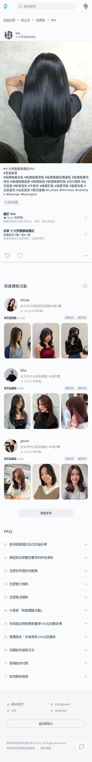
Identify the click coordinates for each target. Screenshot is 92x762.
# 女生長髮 (11, 202)
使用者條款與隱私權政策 (21, 748)
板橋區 (40, 20)
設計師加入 (46, 724)
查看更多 (46, 513)
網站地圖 (46, 748)
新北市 (25, 20)
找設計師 (9, 20)
